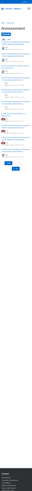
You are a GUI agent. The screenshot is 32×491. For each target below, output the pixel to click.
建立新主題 (6, 34)
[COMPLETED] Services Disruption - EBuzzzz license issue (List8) (15, 67)
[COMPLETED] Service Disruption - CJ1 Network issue (13, 114)
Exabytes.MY (10, 23)
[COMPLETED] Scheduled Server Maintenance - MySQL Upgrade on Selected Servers (15, 126)
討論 (2, 23)
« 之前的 (8, 163)
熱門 (9, 39)
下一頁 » (15, 169)
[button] (29, 8)
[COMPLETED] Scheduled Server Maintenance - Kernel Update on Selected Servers (15, 79)
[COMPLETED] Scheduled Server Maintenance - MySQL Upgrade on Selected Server (15, 43)
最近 (3, 39)
